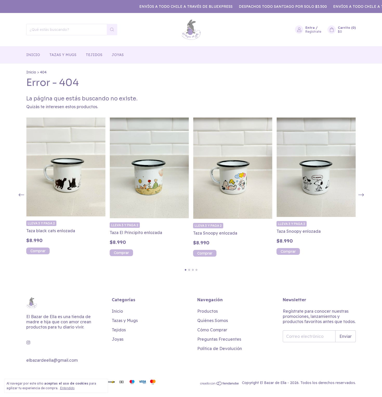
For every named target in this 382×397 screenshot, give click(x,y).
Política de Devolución (219, 348)
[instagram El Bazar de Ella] (28, 342)
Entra (310, 28)
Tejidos (94, 54)
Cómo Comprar (212, 329)
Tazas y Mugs (62, 54)
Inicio (33, 54)
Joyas (118, 54)
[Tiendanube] (220, 384)
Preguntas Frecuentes (219, 339)
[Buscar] (112, 29)
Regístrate (313, 31)
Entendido (67, 388)
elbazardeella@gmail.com (52, 360)
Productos (207, 311)
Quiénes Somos (212, 320)
